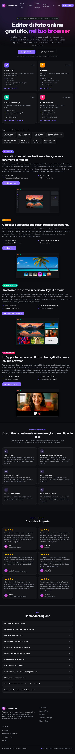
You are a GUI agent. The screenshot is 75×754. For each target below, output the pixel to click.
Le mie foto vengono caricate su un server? (19, 629)
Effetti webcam (46, 5)
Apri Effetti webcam (10, 384)
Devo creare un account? (13, 635)
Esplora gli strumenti (47, 52)
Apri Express (8, 248)
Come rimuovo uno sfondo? (13, 666)
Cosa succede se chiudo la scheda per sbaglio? (21, 672)
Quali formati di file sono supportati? (17, 647)
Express (29, 5)
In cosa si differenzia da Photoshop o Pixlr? (19, 690)
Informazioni (6, 730)
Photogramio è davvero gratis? (15, 623)
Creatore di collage (38, 5)
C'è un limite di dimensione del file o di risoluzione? (22, 684)
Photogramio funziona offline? (14, 678)
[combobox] (54, 5)
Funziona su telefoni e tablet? (14, 659)
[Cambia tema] (59, 5)
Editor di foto (22, 5)
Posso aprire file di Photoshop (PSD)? (17, 641)
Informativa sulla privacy (10, 733)
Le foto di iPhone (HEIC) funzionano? (17, 653)
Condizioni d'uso (7, 737)
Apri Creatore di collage (12, 313)
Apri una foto (68, 5)
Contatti (4, 740)
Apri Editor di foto (10, 183)
